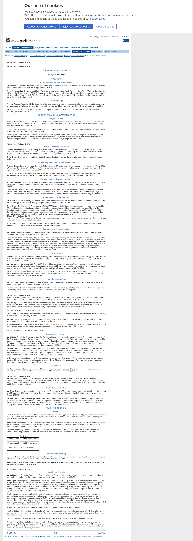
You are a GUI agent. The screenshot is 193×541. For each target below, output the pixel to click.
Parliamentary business (23, 48)
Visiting (85, 48)
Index (56, 533)
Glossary (16, 536)
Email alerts (105, 37)
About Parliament (61, 48)
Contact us (125, 37)
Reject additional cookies (76, 26)
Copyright (69, 536)
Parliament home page (21, 56)
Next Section (12, 533)
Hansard (67, 56)
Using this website (58, 536)
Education (94, 48)
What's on (40, 52)
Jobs (48, 536)
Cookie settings (105, 26)
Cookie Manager (97, 536)
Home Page (101, 533)
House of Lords (29, 52)
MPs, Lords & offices (43, 48)
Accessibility (94, 37)
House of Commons (13, 52)
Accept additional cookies (41, 26)
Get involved (75, 48)
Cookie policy (87, 536)
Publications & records (81, 52)
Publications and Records (54, 56)
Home (8, 48)
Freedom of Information (37, 536)
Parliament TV (97, 52)
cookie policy (97, 18)
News (107, 52)
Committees (66, 52)
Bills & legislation (52, 52)
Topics (113, 52)
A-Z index (8, 536)
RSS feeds (115, 37)
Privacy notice (78, 536)
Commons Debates (77, 56)
